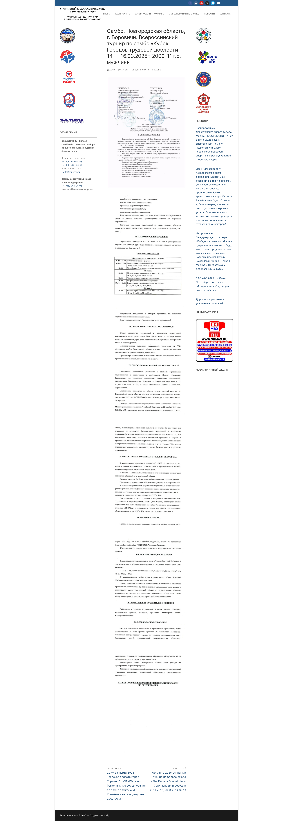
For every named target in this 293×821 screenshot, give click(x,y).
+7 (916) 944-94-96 (71, 185)
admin (112, 70)
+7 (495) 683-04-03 (71, 165)
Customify (104, 815)
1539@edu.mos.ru (70, 172)
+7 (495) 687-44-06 (71, 161)
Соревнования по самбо (147, 70)
